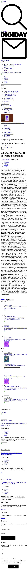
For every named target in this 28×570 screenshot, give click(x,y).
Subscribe (3, 60)
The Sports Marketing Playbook (11, 386)
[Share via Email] (6, 299)
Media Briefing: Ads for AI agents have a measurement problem (11, 453)
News (2, 72)
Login (7, 60)
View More (3, 412)
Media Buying (7, 128)
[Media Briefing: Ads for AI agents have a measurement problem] (4, 448)
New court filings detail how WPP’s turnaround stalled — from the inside (15, 307)
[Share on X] (4, 299)
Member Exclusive (5, 450)
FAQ (5, 67)
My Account (4, 105)
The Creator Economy (9, 316)
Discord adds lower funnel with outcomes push (12, 123)
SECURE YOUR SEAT (7, 147)
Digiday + (6, 72)
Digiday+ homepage (9, 65)
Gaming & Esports (8, 98)
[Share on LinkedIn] (1, 299)
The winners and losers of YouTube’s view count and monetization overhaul (14, 318)
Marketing (6, 127)
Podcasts (11, 72)
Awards (19, 72)
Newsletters (6, 112)
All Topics (6, 101)
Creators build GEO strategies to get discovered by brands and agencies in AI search (15, 400)
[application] (14, 563)
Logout (5, 70)
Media (5, 125)
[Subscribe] (14, 59)
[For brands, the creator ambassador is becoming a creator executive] (4, 419)
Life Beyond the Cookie (10, 95)
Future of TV (7, 130)
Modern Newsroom (8, 100)
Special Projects (8, 108)
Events (15, 72)
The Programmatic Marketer (11, 92)
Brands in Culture (8, 97)
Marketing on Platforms (9, 94)
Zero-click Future (8, 398)
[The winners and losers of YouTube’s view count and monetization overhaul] (4, 477)
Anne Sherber (5, 159)
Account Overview (8, 68)
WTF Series (7, 110)
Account (3, 518)
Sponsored (6, 326)
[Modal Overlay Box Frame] (8, 533)
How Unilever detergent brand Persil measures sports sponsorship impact (15, 388)
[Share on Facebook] (3, 299)
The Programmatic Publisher (11, 91)
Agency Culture (8, 305)
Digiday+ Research (8, 109)
